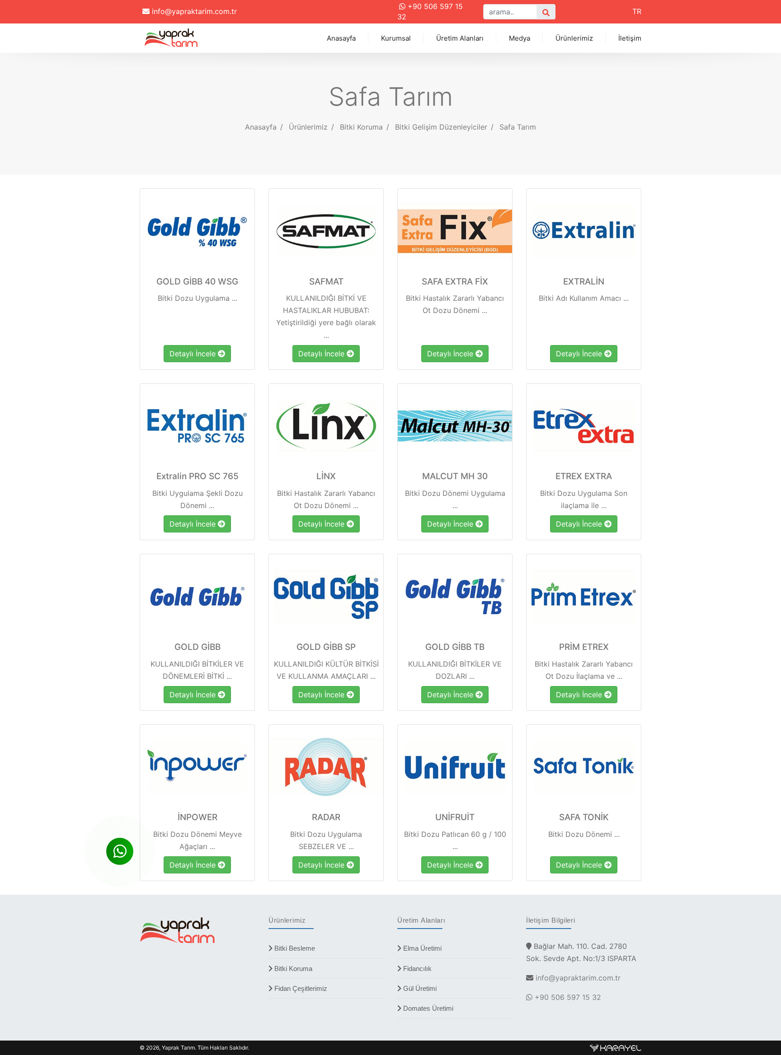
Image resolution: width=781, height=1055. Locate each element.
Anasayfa (341, 38)
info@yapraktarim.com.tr (193, 11)
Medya (519, 38)
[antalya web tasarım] (615, 1047)
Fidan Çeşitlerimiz (300, 988)
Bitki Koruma (292, 968)
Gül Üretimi (419, 988)
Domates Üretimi (427, 1008)
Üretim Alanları (460, 38)
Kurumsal (396, 38)
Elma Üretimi (421, 948)
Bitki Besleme (294, 948)
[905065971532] (119, 851)
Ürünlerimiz (574, 38)
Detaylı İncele (193, 353)
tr (636, 11)
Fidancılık (416, 968)
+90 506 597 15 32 (566, 997)
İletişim (629, 38)
